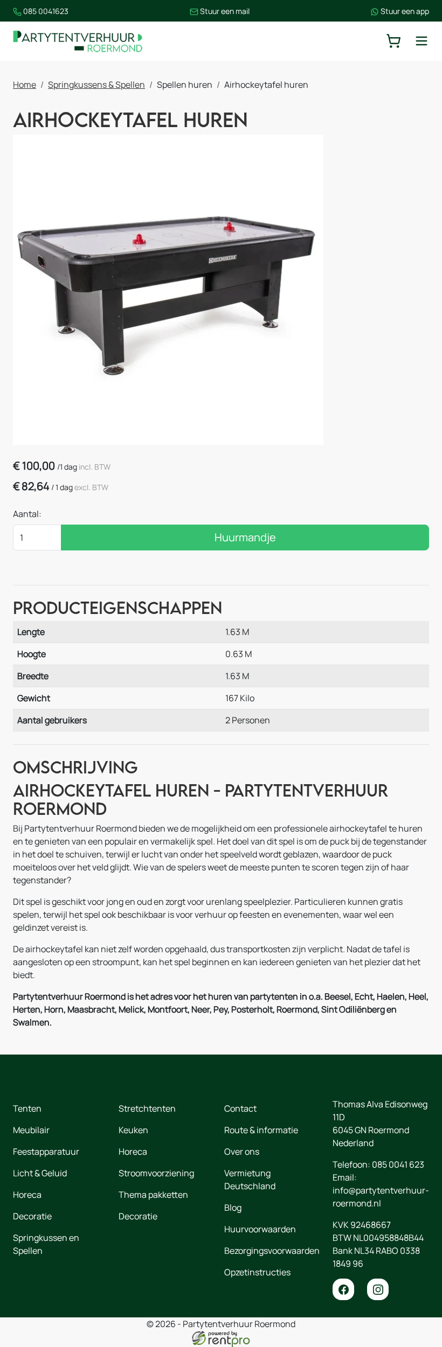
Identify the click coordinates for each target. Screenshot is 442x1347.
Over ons (241, 1151)
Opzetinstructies (257, 1272)
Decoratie (32, 1216)
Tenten (27, 1108)
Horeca (27, 1195)
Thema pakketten (153, 1195)
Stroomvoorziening (156, 1173)
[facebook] (343, 1289)
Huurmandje (245, 537)
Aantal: (27, 514)
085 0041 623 (398, 1164)
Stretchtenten (147, 1108)
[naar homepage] (77, 41)
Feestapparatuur (46, 1151)
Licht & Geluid (40, 1173)
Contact (240, 1108)
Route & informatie (261, 1130)
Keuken (133, 1130)
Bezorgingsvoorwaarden (272, 1251)
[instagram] (378, 1289)
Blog (232, 1207)
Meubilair (31, 1130)
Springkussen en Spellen (46, 1244)
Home (24, 84)
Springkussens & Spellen (96, 84)
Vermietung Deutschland (249, 1179)
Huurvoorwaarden (260, 1229)
